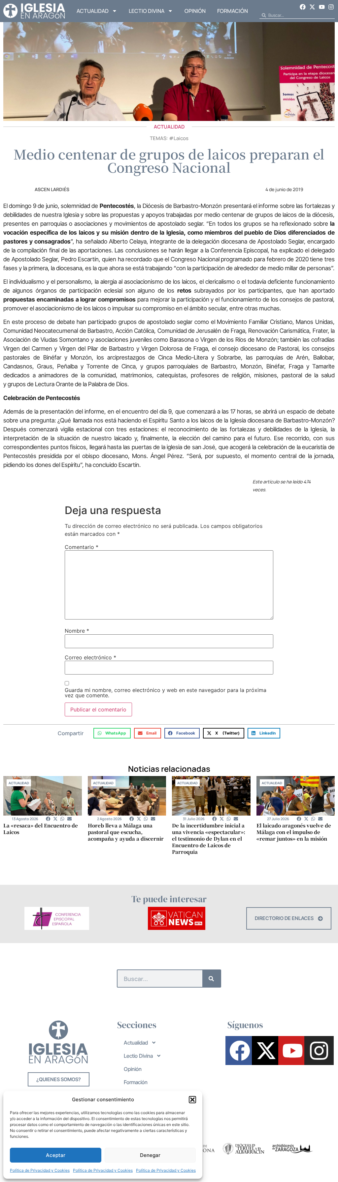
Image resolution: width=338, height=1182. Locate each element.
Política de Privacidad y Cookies (40, 1170)
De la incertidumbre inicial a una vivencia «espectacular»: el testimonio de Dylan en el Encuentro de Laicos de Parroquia (208, 838)
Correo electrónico (90, 657)
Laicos (181, 138)
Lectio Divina (146, 10)
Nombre (77, 630)
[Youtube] (321, 7)
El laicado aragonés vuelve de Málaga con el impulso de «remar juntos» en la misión (293, 832)
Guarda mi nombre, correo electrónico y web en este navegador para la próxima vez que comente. (165, 692)
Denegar (150, 1155)
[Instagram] (331, 7)
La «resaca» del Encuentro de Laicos (40, 828)
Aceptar (55, 1155)
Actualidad (93, 10)
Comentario (81, 547)
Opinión (195, 10)
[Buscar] (211, 978)
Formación (232, 10)
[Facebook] (303, 7)
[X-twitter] (312, 7)
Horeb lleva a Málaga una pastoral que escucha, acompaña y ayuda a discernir (126, 832)
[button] (192, 1099)
